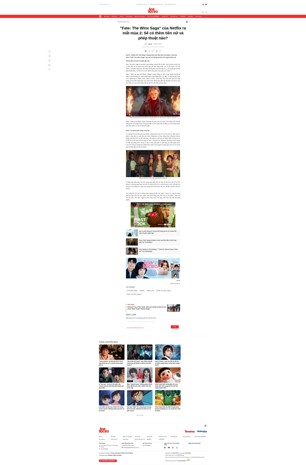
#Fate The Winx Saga (163, 290)
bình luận (160, 51)
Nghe (49, 51)
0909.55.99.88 (127, 445)
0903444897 (147, 445)
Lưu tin (49, 60)
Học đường (129, 16)
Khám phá (114, 16)
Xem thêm (205, 16)
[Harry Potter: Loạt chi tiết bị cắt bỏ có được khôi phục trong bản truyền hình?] (168, 352)
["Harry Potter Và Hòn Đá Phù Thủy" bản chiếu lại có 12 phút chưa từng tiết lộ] (111, 352)
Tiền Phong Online (142, 4)
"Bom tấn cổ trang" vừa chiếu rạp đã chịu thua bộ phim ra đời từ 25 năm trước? (139, 363)
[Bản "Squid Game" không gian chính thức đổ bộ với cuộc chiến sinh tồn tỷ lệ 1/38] (140, 375)
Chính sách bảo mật (194, 443)
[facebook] (203, 4)
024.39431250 (104, 449)
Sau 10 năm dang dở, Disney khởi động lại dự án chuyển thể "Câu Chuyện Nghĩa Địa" (157, 232)
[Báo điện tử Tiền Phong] (190, 431)
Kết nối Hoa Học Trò (140, 439)
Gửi (175, 327)
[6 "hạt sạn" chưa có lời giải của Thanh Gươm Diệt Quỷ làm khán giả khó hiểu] (111, 375)
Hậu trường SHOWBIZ (153, 16)
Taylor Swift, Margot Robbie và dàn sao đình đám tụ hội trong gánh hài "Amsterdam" (157, 241)
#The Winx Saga (132, 290)
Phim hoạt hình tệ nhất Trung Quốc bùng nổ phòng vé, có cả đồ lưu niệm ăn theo (168, 409)
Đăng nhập (129, 318)
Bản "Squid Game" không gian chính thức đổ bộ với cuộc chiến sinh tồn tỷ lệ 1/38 (139, 386)
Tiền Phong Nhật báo (156, 4)
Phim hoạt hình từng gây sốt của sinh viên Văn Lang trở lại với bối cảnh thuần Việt (166, 386)
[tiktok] (173, 448)
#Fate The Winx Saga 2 (134, 294)
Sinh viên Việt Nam (170, 4)
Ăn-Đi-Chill (165, 16)
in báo (156, 51)
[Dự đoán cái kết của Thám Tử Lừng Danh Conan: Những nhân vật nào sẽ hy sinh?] (111, 397)
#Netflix (142, 290)
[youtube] (206, 4)
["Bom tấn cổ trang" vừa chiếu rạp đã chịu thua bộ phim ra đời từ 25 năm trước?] (140, 352)
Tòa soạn (102, 443)
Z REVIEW (182, 16)
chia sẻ (145, 51)
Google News (187, 22)
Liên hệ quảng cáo (127, 443)
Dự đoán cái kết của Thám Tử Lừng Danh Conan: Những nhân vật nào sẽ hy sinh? (111, 409)
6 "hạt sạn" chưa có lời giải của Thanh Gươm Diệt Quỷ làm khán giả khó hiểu (111, 386)
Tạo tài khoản (139, 318)
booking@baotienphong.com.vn (131, 447)
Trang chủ (100, 16)
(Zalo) (132, 445)
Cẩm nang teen (186, 436)
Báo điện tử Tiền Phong (153, 10)
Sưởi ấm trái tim (163, 436)
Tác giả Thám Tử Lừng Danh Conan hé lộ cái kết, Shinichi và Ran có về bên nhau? (139, 409)
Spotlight (190, 16)
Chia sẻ (49, 56)
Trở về (49, 69)
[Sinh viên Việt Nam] (202, 431)
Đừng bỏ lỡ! (123, 22)
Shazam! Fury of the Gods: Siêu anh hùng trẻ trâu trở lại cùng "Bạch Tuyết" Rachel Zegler (146, 308)
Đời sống (106, 16)
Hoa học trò (104, 430)
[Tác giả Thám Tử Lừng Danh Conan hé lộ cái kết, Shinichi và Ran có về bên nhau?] (140, 397)
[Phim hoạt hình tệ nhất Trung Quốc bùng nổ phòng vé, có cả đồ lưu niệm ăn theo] (168, 397)
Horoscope (199, 16)
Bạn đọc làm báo (108, 460)
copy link (153, 51)
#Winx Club (150, 290)
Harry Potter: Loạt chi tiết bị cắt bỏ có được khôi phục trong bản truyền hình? (167, 363)
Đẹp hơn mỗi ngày (140, 16)
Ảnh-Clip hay (173, 16)
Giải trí (121, 16)
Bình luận (49, 65)
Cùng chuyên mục (108, 342)
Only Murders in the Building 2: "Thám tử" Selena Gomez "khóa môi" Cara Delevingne (158, 250)
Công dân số (114, 439)
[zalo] (178, 447)
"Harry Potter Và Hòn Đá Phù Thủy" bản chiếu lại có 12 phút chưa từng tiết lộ (111, 363)
